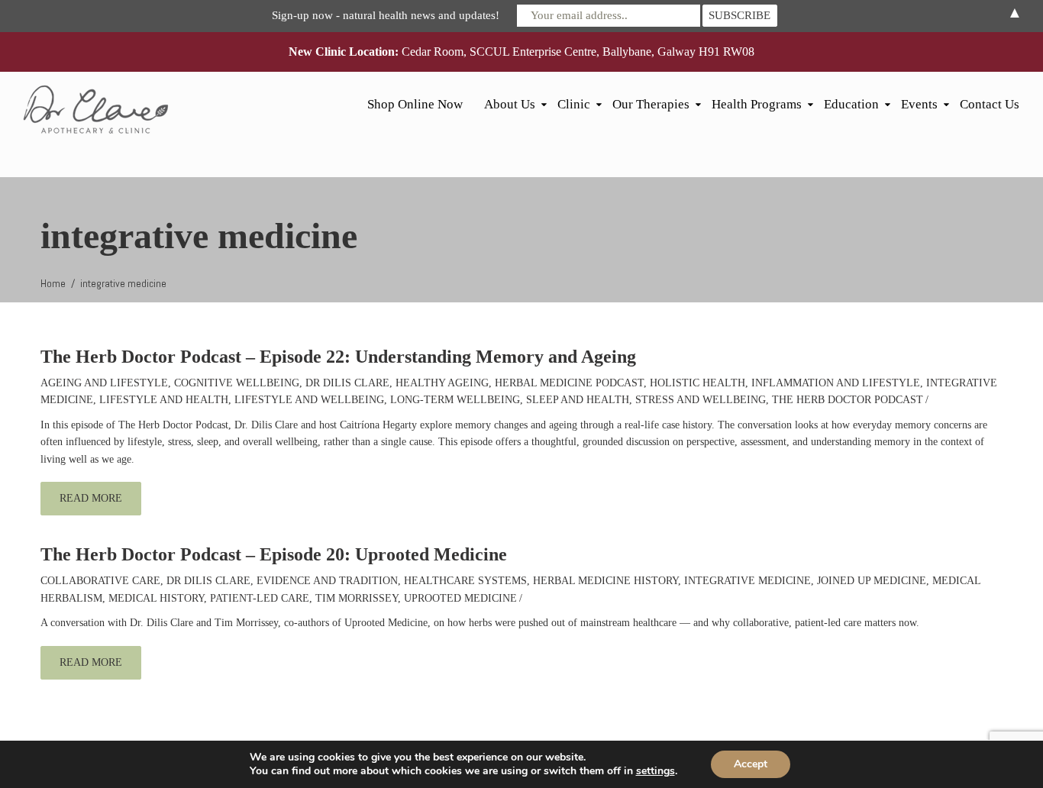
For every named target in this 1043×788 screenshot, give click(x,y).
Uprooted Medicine (460, 598)
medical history (156, 598)
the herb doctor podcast (847, 399)
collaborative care (100, 580)
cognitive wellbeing (236, 383)
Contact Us (989, 104)
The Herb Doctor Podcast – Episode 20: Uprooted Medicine (273, 554)
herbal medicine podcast (569, 383)
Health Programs (757, 104)
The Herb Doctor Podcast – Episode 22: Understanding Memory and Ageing (338, 357)
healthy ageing (442, 383)
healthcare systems (465, 580)
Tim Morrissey (356, 598)
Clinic (573, 104)
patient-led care (259, 598)
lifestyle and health (163, 399)
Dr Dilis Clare (347, 383)
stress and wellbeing (700, 399)
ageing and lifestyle (104, 383)
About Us (509, 104)
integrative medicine (747, 580)
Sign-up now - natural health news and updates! (385, 15)
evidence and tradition (327, 580)
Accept (750, 764)
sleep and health (577, 399)
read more (91, 498)
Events (919, 104)
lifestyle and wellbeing (309, 399)
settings (655, 771)
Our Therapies (650, 104)
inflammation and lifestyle (835, 383)
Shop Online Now (415, 104)
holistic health (697, 383)
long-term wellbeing (455, 399)
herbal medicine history (605, 580)
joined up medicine (871, 580)
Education (851, 104)
